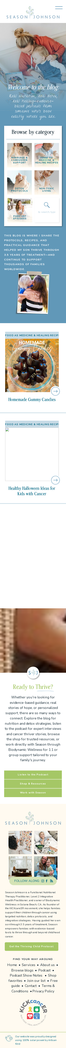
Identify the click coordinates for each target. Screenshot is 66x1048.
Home (12, 965)
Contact (31, 986)
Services (28, 965)
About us (47, 965)
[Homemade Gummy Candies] (32, 365)
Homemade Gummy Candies (32, 399)
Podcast (44, 970)
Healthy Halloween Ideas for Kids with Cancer (31, 491)
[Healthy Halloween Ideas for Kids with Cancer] (32, 454)
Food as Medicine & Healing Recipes (33, 335)
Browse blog (21, 970)
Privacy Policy (43, 991)
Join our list (36, 980)
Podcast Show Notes (26, 975)
